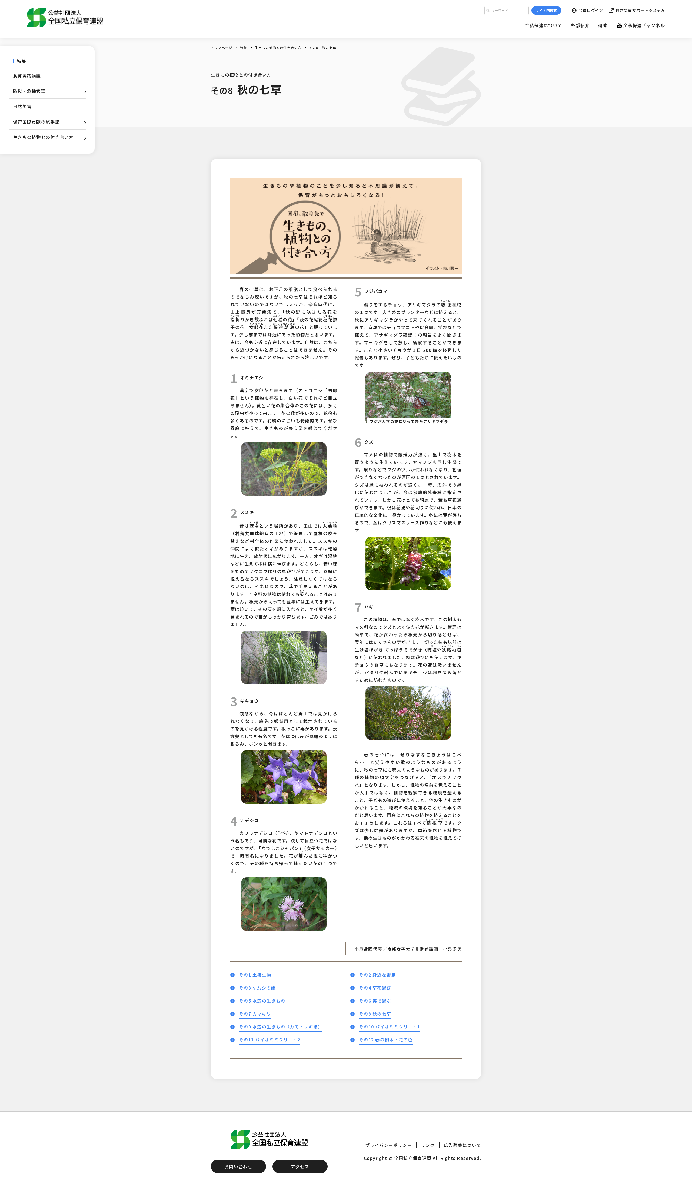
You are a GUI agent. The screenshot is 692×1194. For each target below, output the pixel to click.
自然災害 (22, 106)
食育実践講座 (27, 75)
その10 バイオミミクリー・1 (389, 1026)
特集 (243, 47)
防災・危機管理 (29, 91)
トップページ (221, 47)
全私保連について (543, 25)
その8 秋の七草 (375, 1013)
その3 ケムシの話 (257, 987)
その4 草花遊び (375, 987)
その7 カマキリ (255, 1013)
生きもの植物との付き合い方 (278, 47)
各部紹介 (580, 25)
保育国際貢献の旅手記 (36, 121)
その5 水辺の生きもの (262, 1000)
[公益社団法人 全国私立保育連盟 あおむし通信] (66, 17)
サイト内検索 (546, 10)
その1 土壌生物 (255, 974)
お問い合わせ (238, 1166)
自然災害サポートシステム (640, 10)
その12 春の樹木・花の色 (386, 1039)
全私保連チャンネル (644, 25)
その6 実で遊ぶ (375, 1000)
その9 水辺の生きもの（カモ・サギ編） (280, 1026)
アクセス (300, 1166)
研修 (603, 25)
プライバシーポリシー (388, 1145)
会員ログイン (591, 10)
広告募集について (462, 1145)
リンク (428, 1145)
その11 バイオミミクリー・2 (269, 1039)
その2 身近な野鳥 (377, 974)
